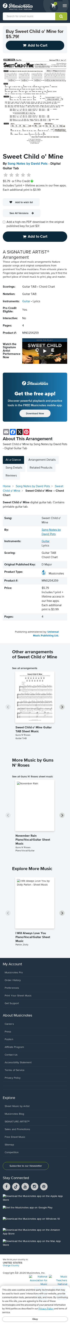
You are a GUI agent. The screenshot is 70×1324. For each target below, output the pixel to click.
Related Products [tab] (41, 467)
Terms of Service (15, 1070)
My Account (12, 964)
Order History (13, 980)
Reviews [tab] (11, 475)
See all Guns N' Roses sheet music (32, 776)
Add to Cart (37, 236)
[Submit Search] (61, 16)
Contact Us (11, 1054)
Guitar (26, 301)
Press (8, 1031)
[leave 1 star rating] (6, 175)
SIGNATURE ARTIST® (17, 1121)
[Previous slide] (8, 707)
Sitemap (9, 1144)
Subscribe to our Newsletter (26, 1166)
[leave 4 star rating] (23, 175)
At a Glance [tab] (13, 459)
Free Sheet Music (15, 1137)
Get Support (12, 1003)
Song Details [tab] (14, 467)
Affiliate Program (14, 1047)
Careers (9, 1024)
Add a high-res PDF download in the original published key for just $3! (35, 224)
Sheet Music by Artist (17, 1106)
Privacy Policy (13, 1078)
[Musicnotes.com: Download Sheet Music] (18, 6)
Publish (9, 1039)
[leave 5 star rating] (29, 175)
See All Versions (19, 213)
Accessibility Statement (18, 1062)
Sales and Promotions (17, 1129)
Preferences (12, 988)
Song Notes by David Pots (28, 163)
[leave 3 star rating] (17, 175)
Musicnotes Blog (14, 1114)
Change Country (11, 1265)
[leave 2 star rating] (11, 175)
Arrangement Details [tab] (42, 459)
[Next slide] (62, 707)
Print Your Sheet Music (18, 995)
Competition (12, 1152)
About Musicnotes (17, 1015)
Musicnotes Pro (14, 972)
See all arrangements (24, 668)
